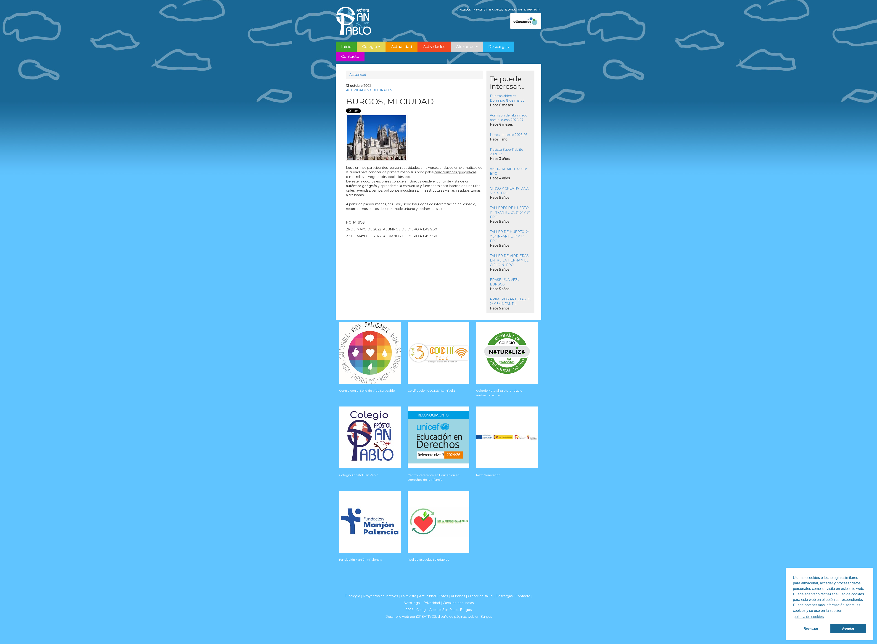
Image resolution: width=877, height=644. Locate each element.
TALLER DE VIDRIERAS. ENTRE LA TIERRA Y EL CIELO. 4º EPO (509, 260)
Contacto (350, 56)
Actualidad (401, 46)
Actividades (434, 46)
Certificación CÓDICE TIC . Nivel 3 (431, 390)
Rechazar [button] (811, 628)
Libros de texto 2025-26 (508, 135)
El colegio (352, 596)
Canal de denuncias (458, 603)
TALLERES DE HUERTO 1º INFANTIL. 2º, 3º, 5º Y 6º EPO (510, 212)
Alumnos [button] (465, 46)
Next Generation (488, 475)
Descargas (498, 46)
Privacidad (431, 603)
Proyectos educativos (380, 596)
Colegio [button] (370, 46)
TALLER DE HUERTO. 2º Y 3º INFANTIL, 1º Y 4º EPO (509, 236)
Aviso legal (412, 603)
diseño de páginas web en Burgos (465, 617)
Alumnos (458, 596)
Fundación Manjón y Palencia (360, 559)
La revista (408, 596)
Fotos (443, 596)
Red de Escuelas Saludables (428, 559)
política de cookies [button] (809, 617)
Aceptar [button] (848, 628)
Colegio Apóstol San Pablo (358, 475)
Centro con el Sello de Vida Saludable (367, 390)
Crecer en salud (480, 596)
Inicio (346, 46)
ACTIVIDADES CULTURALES (369, 90)
